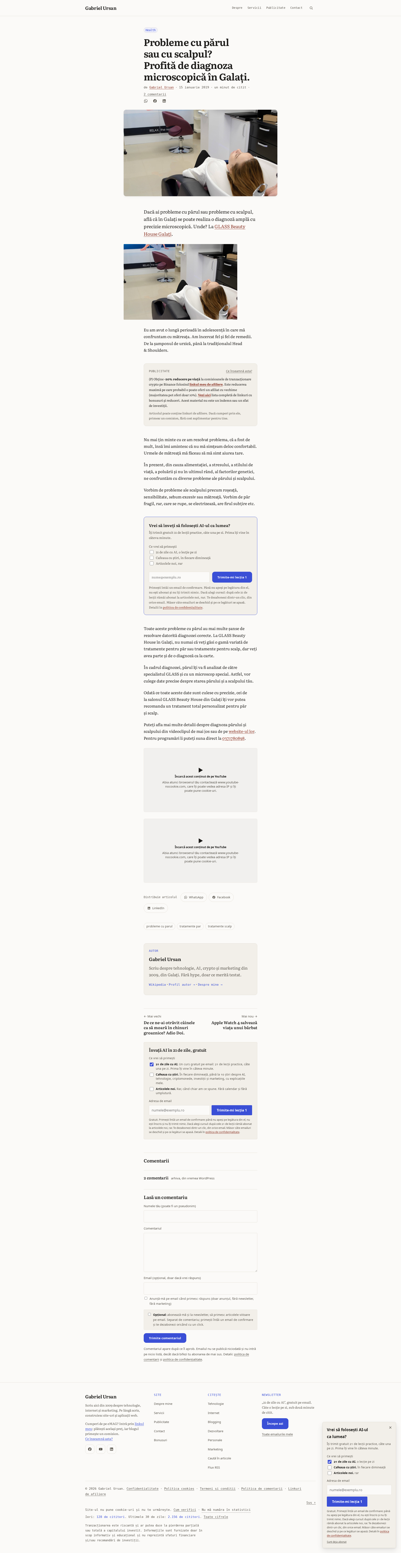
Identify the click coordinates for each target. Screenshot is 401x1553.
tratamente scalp (220, 926)
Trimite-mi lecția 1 (232, 577)
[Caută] (311, 8)
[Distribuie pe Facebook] (155, 101)
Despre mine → (210, 985)
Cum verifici (185, 1510)
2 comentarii (155, 94)
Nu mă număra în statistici (226, 1510)
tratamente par (190, 926)
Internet (213, 1413)
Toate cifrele (216, 1517)
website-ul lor (241, 731)
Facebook (223, 897)
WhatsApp (196, 897)
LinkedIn (158, 908)
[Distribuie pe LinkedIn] (164, 101)
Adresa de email (160, 1101)
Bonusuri (160, 1440)
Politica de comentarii (262, 1489)
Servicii (254, 7)
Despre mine (163, 1404)
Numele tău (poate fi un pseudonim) (170, 1206)
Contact (296, 7)
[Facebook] (89, 1449)
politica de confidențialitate (182, 607)
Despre (237, 7)
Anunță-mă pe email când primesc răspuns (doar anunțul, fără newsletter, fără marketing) (202, 1301)
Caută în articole (219, 1458)
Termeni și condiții (218, 1489)
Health (151, 30)
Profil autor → (182, 985)
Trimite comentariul (165, 1338)
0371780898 (233, 738)
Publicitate (275, 7)
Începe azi (275, 1423)
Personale (215, 1440)
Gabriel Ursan (101, 7)
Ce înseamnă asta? (239, 371)
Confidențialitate (143, 1489)
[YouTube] (100, 1449)
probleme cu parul (159, 926)
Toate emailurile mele (277, 1434)
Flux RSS (214, 1467)
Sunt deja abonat (336, 1542)
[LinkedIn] (111, 1449)
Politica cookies (179, 1489)
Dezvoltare (215, 1431)
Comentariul (152, 1228)
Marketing (215, 1449)
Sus (311, 1503)
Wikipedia (157, 985)
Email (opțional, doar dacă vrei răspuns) (172, 1278)
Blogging (214, 1422)
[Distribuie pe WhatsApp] (145, 101)
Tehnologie (216, 1404)
